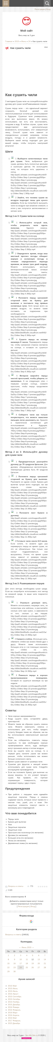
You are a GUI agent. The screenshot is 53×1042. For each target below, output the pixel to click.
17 (21, 963)
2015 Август (13, 994)
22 (8, 967)
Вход (48, 9)
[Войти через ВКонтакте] (22, 922)
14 (45, 959)
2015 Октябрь (14, 999)
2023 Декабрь (14, 1023)
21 (45, 963)
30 (14, 971)
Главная (9, 41)
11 (27, 959)
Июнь (23, 41)
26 (33, 967)
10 (21, 959)
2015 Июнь (13, 988)
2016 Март (12, 1012)
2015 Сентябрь (14, 996)
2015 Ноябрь (13, 1002)
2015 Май (12, 986)
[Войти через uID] (17, 922)
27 (39, 967)
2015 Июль (13, 991)
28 (45, 967)
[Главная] (26, 25)
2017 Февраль (14, 1021)
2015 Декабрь (14, 1004)
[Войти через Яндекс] (26, 922)
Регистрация (40, 9)
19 (33, 963)
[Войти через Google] (31, 921)
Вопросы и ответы (15, 886)
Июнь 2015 (26, 947)
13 (39, 959)
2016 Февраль (14, 1010)
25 (27, 967)
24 (29, 41)
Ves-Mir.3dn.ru (31, 1035)
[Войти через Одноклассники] (36, 922)
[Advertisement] (28, 70)
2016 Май (12, 1018)
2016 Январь (13, 1007)
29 (8, 971)
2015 (17, 41)
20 (39, 963)
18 (27, 963)
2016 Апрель (13, 1015)
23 (14, 967)
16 (14, 963)
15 (8, 963)
